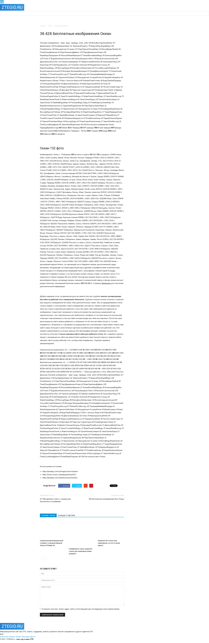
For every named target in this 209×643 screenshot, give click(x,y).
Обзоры (12, 637)
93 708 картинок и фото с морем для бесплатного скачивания (55, 500)
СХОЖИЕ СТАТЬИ (48, 516)
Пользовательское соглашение (72, 639)
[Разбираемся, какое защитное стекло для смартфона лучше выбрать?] (82, 533)
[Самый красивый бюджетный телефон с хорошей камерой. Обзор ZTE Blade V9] (53, 529)
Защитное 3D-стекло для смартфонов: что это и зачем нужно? (109, 543)
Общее (18, 637)
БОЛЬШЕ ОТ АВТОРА (66, 516)
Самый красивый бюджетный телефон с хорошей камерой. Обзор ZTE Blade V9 (51, 543)
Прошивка (26, 637)
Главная (43, 26)
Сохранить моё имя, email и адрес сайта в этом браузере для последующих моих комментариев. (81, 609)
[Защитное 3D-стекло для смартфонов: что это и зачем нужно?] (111, 529)
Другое (33, 637)
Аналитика (4, 637)
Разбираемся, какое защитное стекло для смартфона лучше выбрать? (80, 551)
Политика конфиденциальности (46, 639)
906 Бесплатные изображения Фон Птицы (106, 499)
